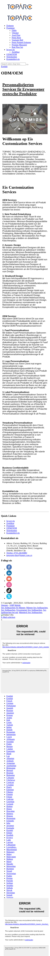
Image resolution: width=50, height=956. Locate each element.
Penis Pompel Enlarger (21, 42)
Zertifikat (15, 52)
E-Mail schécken (8, 617)
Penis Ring (16, 37)
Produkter (10, 28)
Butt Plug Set (17, 47)
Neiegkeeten (11, 57)
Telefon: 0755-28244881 (16, 553)
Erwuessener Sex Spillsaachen (29, 610)
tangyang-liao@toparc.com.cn (19, 555)
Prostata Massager (19, 45)
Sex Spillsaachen (8, 610)
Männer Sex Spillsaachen (37, 608)
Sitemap (4, 605)
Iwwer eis (10, 49)
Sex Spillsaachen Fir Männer (13, 608)
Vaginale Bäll (17, 40)
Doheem (10, 26)
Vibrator (15, 33)
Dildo (14, 30)
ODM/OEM (11, 54)
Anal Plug (16, 35)
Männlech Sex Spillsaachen (30, 612)
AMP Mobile (15, 605)
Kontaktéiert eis (13, 59)
